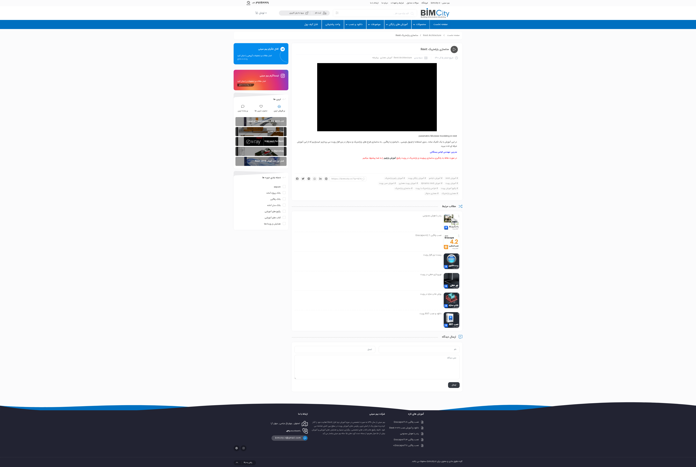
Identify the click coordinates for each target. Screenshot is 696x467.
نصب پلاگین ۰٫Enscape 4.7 (406, 445)
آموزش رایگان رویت (416, 178)
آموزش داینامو (434, 178)
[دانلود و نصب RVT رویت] (451, 320)
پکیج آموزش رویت (448, 188)
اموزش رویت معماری (407, 183)
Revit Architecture (432, 35)
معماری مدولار (431, 193)
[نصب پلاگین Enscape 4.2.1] (451, 241)
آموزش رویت (451, 183)
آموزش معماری (386, 57)
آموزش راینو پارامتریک (394, 178)
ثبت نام (318, 13)
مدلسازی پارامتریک (403, 188)
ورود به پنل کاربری (296, 13)
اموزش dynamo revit (430, 183)
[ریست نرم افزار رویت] (451, 261)
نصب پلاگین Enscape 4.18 (406, 422)
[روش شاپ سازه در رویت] (451, 300)
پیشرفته (375, 57)
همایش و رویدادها (272, 224)
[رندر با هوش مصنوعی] (451, 222)
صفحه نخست (453, 35)
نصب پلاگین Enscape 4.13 (406, 439)
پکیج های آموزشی (273, 211)
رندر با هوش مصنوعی (409, 434)
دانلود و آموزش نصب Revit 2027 (404, 428)
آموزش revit (451, 178)
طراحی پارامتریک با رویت (426, 188)
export (277, 187)
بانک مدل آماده (274, 205)
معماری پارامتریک (449, 193)
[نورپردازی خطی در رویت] (451, 281)
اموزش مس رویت (386, 183)
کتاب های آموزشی (273, 218)
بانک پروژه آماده (273, 193)
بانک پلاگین (275, 199)
